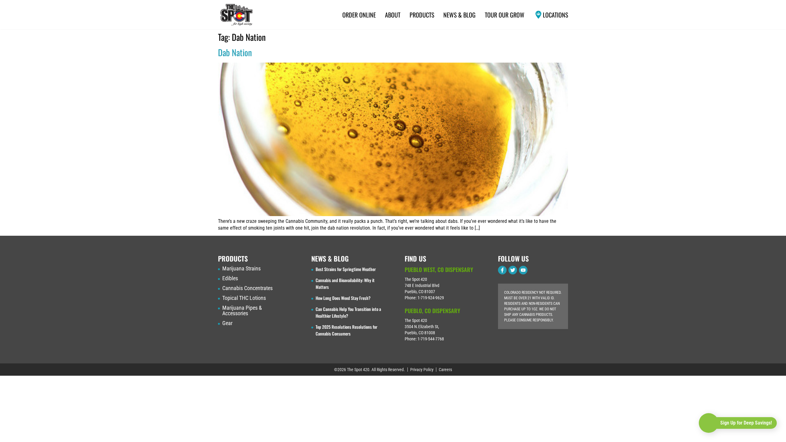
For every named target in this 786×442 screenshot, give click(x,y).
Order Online (359, 14)
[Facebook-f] (502, 270)
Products (422, 14)
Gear (227, 323)
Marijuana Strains (241, 268)
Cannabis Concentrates (247, 288)
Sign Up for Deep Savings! (746, 423)
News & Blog (459, 14)
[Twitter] (512, 270)
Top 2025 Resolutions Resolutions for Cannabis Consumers (346, 330)
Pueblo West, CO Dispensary (439, 269)
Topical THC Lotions (244, 298)
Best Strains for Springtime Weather (346, 269)
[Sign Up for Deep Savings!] (708, 423)
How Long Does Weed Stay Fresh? (343, 298)
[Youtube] (523, 270)
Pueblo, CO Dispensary (432, 311)
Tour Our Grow (504, 14)
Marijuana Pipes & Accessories (242, 310)
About (392, 14)
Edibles (230, 278)
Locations (555, 14)
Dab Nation (235, 52)
